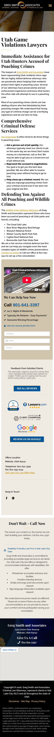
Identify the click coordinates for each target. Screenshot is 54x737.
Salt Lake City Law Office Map (20, 473)
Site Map (25, 701)
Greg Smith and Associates (30, 72)
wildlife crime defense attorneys (22, 210)
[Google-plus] (13, 498)
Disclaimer (14, 701)
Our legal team (8, 137)
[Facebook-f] (6, 498)
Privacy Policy (38, 701)
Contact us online (10, 253)
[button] (50, 5)
